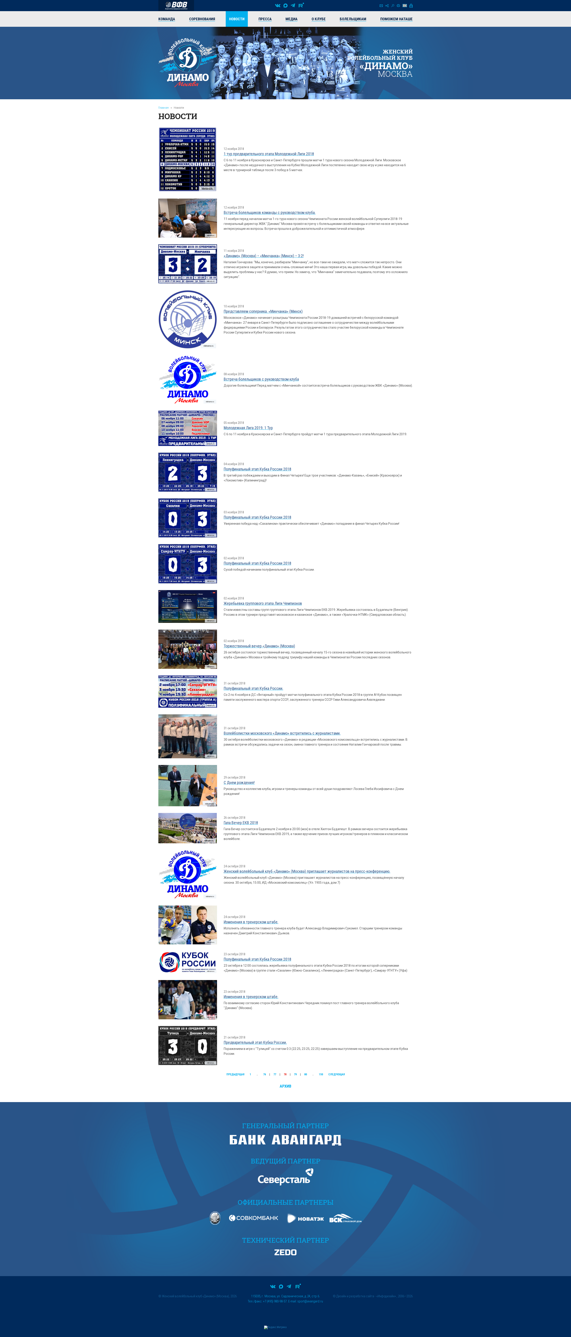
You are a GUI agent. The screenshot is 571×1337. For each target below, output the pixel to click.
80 (305, 1074)
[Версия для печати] (398, 5)
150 (321, 1074)
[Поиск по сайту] (392, 5)
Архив (285, 1086)
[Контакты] (381, 5)
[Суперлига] (176, 5)
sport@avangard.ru (310, 1301)
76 (264, 1074)
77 (274, 1074)
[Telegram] (293, 5)
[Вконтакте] (277, 5)
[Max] (285, 5)
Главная (163, 107)
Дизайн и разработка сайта (355, 1296)
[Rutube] (301, 5)
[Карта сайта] (387, 5)
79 (295, 1074)
